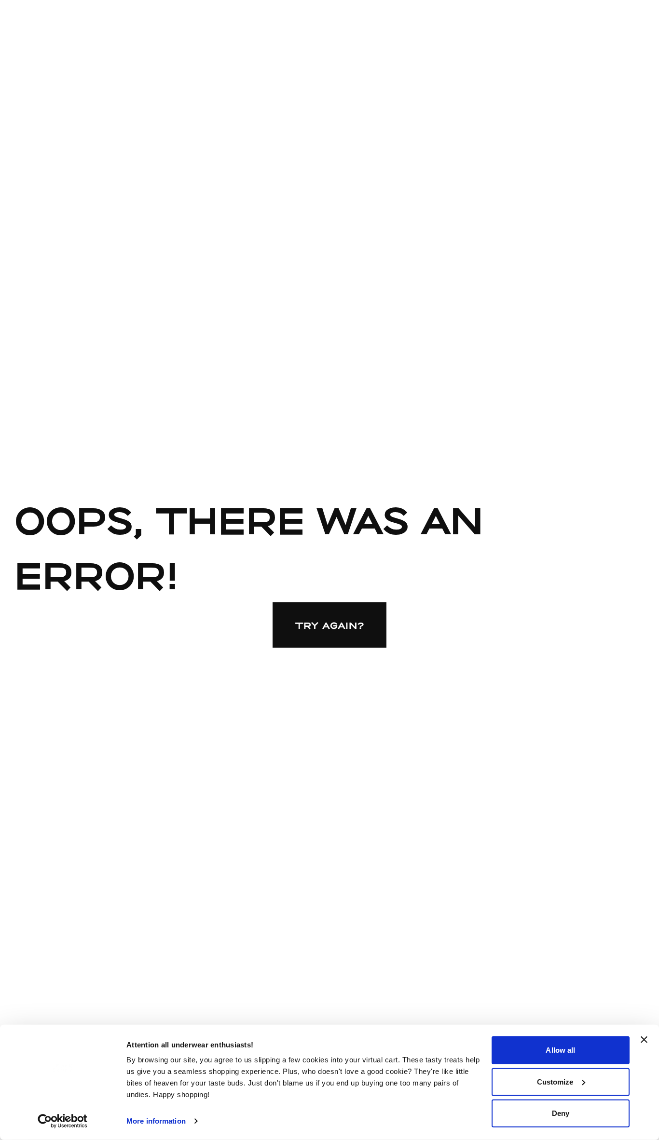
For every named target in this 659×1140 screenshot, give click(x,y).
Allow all (560, 1050)
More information (156, 1121)
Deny (560, 1113)
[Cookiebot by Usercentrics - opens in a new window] (62, 1121)
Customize (555, 1081)
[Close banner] (644, 1039)
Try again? (329, 625)
